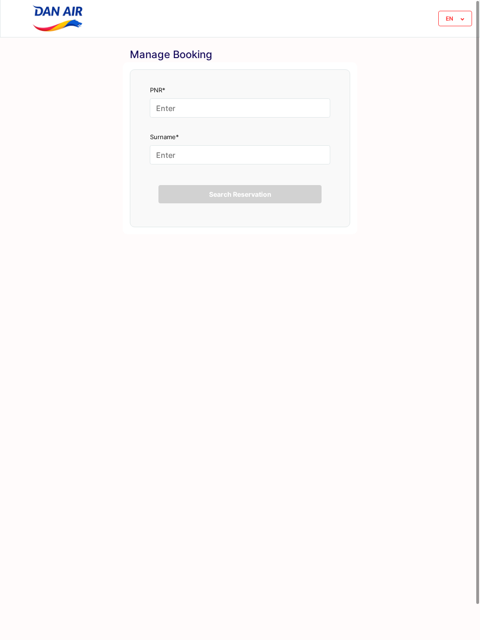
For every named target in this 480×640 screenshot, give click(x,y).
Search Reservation (240, 194)
